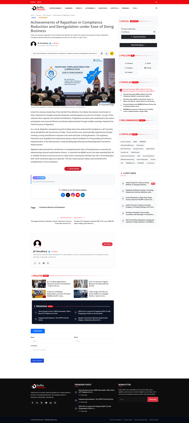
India (138, 156)
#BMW (135, 141)
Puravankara (140, 145)
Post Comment (37, 360)
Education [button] (103, 8)
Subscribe (152, 399)
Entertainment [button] (55, 8)
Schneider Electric (138, 149)
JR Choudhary (40, 251)
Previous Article (66, 217)
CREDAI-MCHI (150, 149)
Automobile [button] (90, 8)
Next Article (78, 217)
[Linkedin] (83, 195)
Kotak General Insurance (128, 156)
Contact (33, 2)
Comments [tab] (38, 331)
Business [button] (68, 8)
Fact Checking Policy (140, 420)
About (39, 2)
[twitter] (39, 263)
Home (32, 15)
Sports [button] (79, 8)
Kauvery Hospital (125, 141)
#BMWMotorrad (130, 163)
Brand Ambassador (142, 159)
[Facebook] (63, 195)
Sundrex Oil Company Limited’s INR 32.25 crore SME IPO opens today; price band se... (94, 222)
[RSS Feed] (48, 263)
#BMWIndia (143, 141)
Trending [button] (125, 8)
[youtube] (43, 263)
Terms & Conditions (116, 420)
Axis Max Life (124, 152)
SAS (122, 163)
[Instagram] (73, 195)
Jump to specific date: (128, 29)
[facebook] (35, 263)
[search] (156, 8)
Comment (34, 345)
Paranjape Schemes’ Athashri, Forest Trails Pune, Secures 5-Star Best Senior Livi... (51, 222)
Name (32, 337)
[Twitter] (68, 195)
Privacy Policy (128, 420)
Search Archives (138, 37)
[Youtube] (78, 195)
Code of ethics (153, 420)
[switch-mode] (156, 2)
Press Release (47, 15)
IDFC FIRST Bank (125, 149)
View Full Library (138, 45)
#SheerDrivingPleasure (127, 145)
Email (76, 337)
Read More (73, 169)
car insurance (150, 163)
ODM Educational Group (127, 159)
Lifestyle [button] (114, 8)
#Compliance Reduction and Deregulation (52, 207)
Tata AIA (153, 159)
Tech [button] (135, 8)
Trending (38, 15)
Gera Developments (148, 156)
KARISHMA (140, 163)
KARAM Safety (135, 152)
